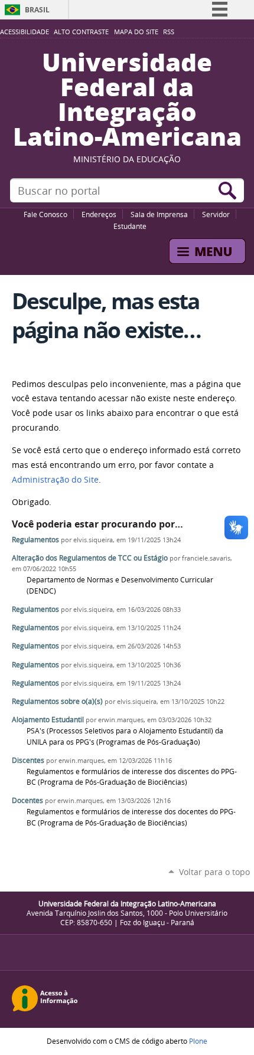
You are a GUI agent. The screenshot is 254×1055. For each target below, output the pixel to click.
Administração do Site (55, 479)
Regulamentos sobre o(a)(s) (57, 701)
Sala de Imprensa (159, 214)
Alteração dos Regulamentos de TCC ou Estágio (90, 558)
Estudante (129, 226)
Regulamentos (35, 540)
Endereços (99, 214)
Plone (198, 1041)
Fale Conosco (45, 214)
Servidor (216, 214)
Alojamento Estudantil (48, 720)
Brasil (37, 10)
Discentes (28, 760)
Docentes (27, 800)
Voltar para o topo (214, 871)
